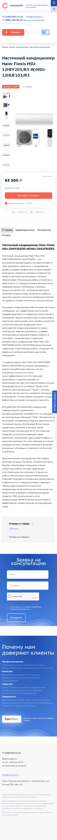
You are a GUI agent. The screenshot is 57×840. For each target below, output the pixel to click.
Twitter (48, 38)
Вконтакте (35, 38)
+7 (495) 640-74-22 (11, 753)
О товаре (7, 230)
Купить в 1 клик (12, 188)
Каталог (15, 32)
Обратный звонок (10, 23)
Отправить (16, 617)
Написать (14, 529)
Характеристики (25, 230)
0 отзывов (27, 87)
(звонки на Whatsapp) (23, 20)
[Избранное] (35, 32)
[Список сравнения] (28, 32)
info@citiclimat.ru (34, 17)
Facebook (42, 38)
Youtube (28, 38)
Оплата (6, 235)
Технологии (44, 230)
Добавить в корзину (29, 195)
